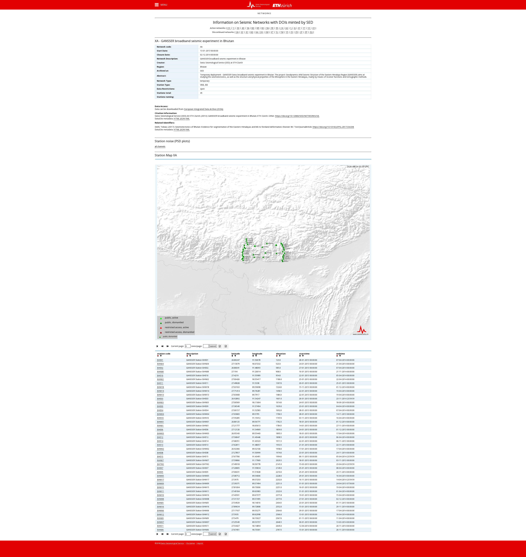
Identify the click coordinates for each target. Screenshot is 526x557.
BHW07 (160, 522)
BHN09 (160, 518)
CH (229, 28)
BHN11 (160, 526)
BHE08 (160, 452)
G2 (286, 28)
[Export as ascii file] (225, 346)
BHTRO (160, 464)
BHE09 (160, 406)
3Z (242, 32)
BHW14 (160, 391)
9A (267, 28)
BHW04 (160, 414)
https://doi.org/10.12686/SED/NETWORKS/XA (297, 115)
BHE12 (160, 437)
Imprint (200, 543)
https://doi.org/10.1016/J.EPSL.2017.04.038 (333, 126)
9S (277, 28)
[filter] (160, 355)
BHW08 (160, 499)
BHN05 (160, 502)
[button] (161, 5)
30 (238, 28)
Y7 (304, 28)
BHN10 (160, 418)
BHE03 (160, 398)
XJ (295, 28)
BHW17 (160, 479)
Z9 (296, 32)
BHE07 (160, 468)
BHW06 (160, 510)
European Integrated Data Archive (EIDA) (203, 109)
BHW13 (160, 394)
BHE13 (160, 445)
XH (261, 32)
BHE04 (160, 410)
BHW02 (160, 448)
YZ (309, 28)
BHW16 (160, 506)
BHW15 (160, 487)
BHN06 (160, 529)
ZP (306, 32)
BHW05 (160, 475)
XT (272, 32)
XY (299, 28)
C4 (282, 28)
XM (266, 32)
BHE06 (160, 429)
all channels (160, 146)
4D (243, 28)
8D (252, 28)
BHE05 (160, 472)
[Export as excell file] (219, 346)
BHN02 (160, 379)
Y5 (287, 32)
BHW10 (160, 495)
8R (258, 28)
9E (272, 28)
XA (256, 32)
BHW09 (160, 483)
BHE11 (160, 383)
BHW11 (160, 491)
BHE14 (160, 441)
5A (248, 28)
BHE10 (160, 375)
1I (234, 28)
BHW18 (160, 387)
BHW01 (160, 421)
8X (262, 28)
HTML (177, 118)
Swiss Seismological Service (172, 543)
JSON (182, 118)
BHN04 (160, 363)
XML (187, 118)
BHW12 (160, 514)
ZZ (313, 28)
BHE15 (160, 456)
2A (237, 32)
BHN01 (160, 425)
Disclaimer (190, 543)
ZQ (311, 32)
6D (251, 32)
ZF (301, 32)
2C (247, 32)
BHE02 (160, 367)
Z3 (292, 32)
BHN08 (160, 371)
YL (277, 32)
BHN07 (160, 460)
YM (281, 32)
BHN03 (160, 402)
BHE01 (160, 360)
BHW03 (160, 433)
